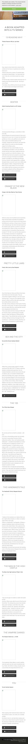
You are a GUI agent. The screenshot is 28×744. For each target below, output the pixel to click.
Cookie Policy (23, 741)
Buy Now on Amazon (10, 90)
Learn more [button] (18, 5)
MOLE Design (17, 739)
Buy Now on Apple (10, 94)
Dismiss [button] (14, 8)
